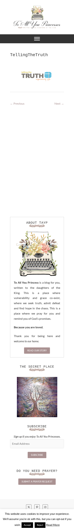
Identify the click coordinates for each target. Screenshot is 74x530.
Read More (53, 524)
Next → (59, 103)
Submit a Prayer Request (37, 481)
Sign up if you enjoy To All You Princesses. (37, 436)
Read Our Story (37, 350)
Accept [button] (27, 525)
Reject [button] (40, 525)
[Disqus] (37, 161)
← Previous (17, 103)
